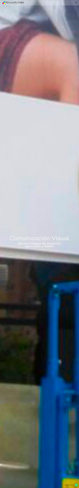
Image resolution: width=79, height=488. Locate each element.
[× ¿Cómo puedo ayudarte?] (76, 485)
